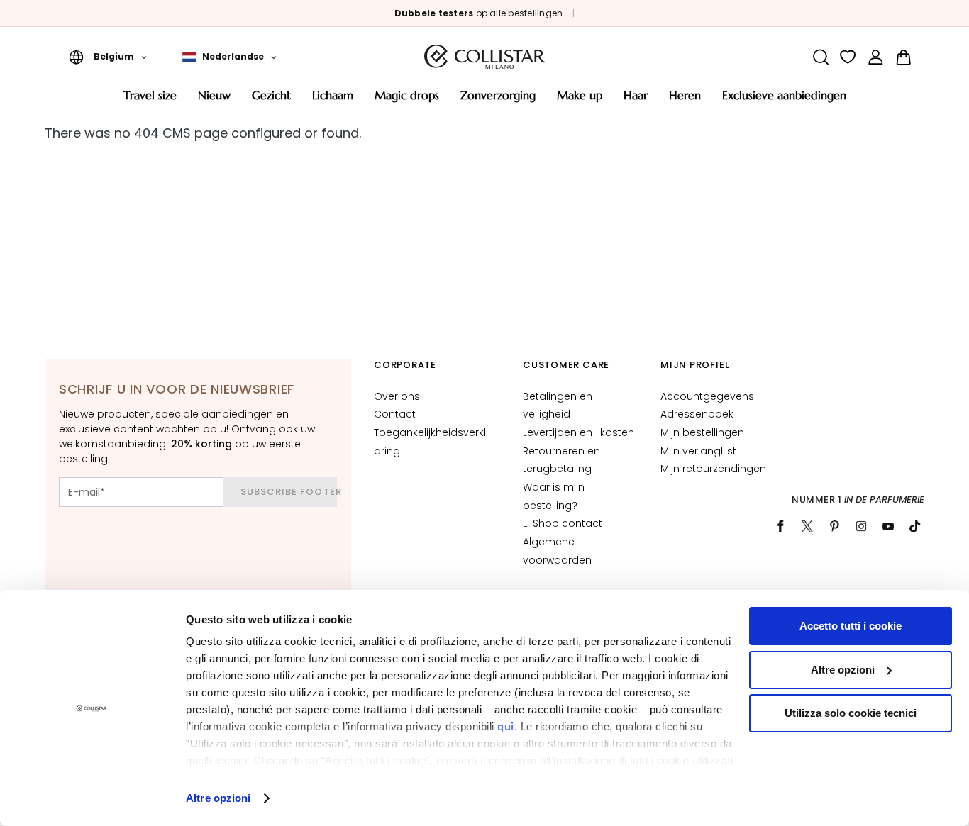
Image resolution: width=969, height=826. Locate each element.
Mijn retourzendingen (713, 469)
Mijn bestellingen (702, 432)
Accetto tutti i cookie (850, 626)
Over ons (397, 396)
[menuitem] (150, 100)
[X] (807, 526)
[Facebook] (780, 526)
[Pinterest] (834, 526)
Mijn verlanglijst (698, 451)
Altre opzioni (218, 798)
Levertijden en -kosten (578, 432)
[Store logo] (484, 57)
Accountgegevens (707, 396)
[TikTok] (915, 526)
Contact (395, 414)
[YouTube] (888, 526)
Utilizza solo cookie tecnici (851, 713)
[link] (875, 57)
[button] (108, 56)
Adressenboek (696, 414)
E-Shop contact (562, 523)
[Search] (820, 57)
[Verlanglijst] (848, 57)
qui (505, 726)
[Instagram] (861, 526)
